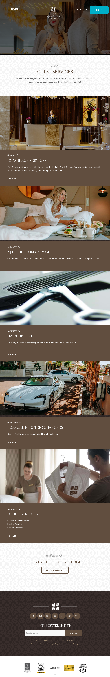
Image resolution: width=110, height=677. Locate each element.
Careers (43, 644)
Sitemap (75, 644)
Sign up (73, 633)
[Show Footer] (55, 675)
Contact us (34, 644)
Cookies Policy (65, 644)
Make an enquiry (55, 570)
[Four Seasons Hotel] (53, 18)
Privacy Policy (52, 644)
